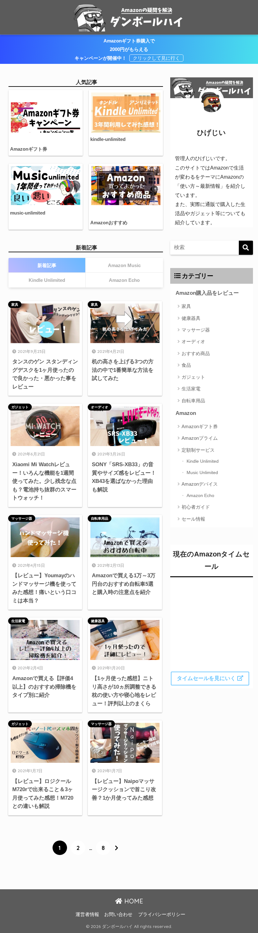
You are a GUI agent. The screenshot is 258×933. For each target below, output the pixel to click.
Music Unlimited (202, 472)
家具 (14, 304)
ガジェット (20, 407)
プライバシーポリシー (161, 914)
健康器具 (98, 621)
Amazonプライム (200, 438)
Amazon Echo (200, 495)
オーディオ (99, 407)
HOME (132, 901)
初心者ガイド (196, 507)
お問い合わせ (118, 914)
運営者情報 (87, 914)
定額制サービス (198, 450)
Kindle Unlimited (203, 461)
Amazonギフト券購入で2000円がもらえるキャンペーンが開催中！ (115, 49)
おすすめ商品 (196, 353)
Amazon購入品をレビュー (207, 293)
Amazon (186, 413)
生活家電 (18, 621)
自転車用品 (99, 518)
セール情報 (193, 519)
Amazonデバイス (200, 484)
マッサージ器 (21, 518)
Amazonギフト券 (200, 426)
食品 (186, 365)
